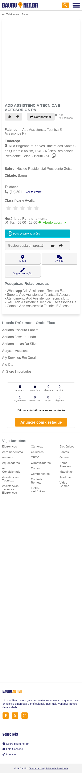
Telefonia (65, 477)
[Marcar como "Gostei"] (10, 116)
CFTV (35, 457)
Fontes (64, 452)
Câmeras (37, 446)
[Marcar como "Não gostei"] (18, 116)
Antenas (7, 457)
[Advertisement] (41, 60)
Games (64, 457)
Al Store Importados (17, 371)
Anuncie (11, 754)
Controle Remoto (36, 480)
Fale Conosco (14, 749)
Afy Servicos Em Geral (19, 357)
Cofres (35, 468)
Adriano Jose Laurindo (19, 337)
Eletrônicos (9, 446)
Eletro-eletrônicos (38, 489)
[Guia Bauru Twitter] (16, 715)
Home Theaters (65, 464)
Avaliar (59, 260)
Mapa (22, 260)
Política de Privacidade (57, 768)
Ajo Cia (7, 364)
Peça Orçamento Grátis (26, 233)
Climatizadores (41, 462)
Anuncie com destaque (41, 422)
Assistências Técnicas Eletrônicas (10, 489)
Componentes (40, 473)
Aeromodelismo (12, 452)
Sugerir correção (22, 273)
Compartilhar (42, 116)
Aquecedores (11, 462)
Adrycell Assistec (15, 351)
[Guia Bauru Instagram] (25, 715)
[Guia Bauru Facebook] (7, 715)
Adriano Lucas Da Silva (19, 344)
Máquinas (66, 471)
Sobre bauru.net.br (17, 743)
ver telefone (34, 192)
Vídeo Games (64, 484)
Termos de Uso (36, 768)
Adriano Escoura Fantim (20, 330)
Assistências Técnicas (10, 478)
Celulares (37, 452)
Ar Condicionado (11, 470)
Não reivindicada (66, 116)
